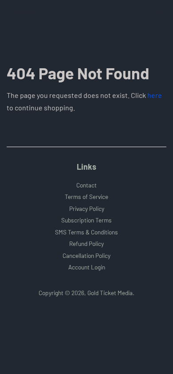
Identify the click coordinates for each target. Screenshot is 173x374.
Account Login (86, 267)
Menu (25, 12)
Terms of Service (86, 196)
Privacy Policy (86, 208)
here (154, 95)
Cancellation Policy (86, 255)
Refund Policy (86, 243)
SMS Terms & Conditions (86, 232)
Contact (86, 185)
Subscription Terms (86, 220)
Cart (159, 12)
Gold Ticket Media (110, 292)
